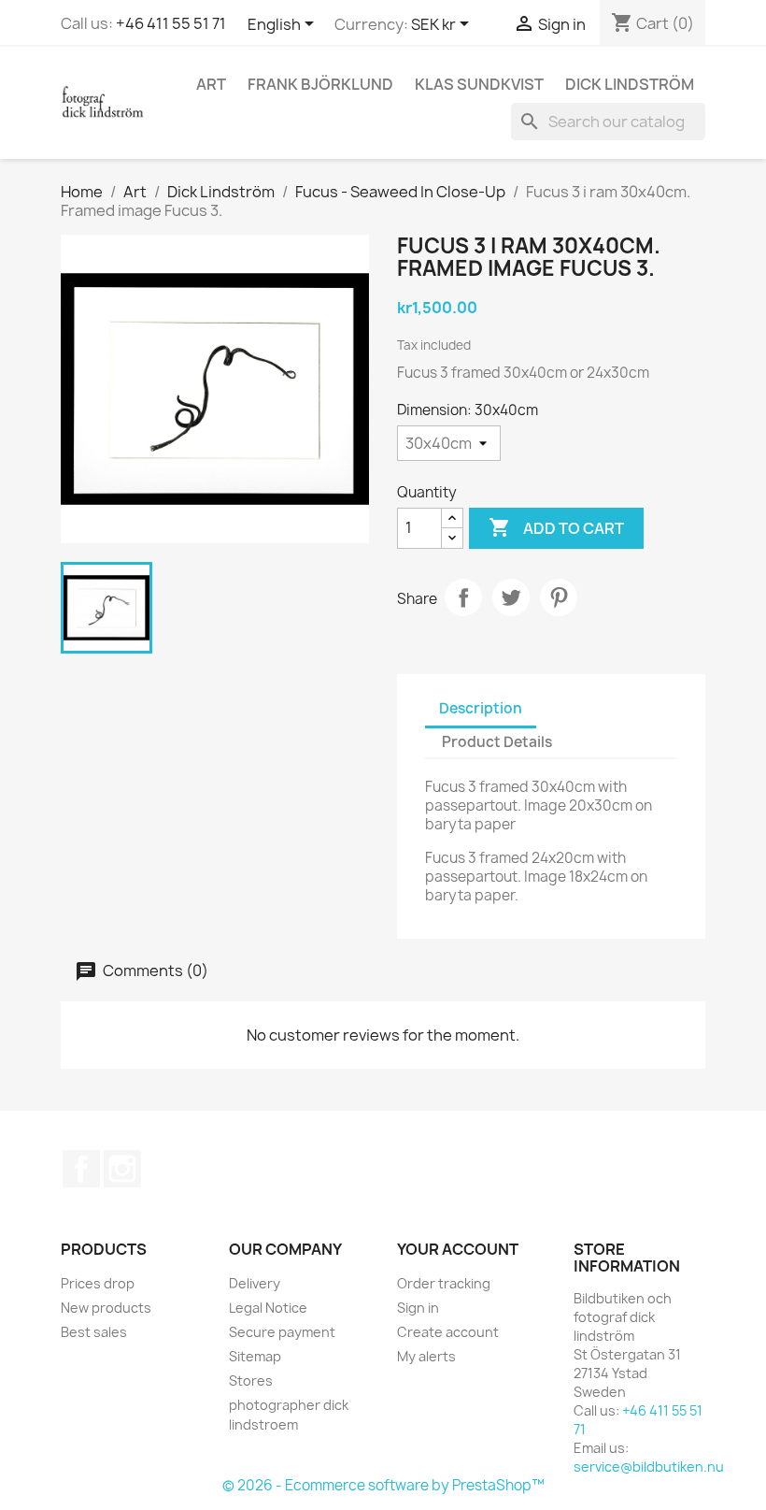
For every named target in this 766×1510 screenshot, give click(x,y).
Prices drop (98, 1283)
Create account (448, 1332)
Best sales (94, 1332)
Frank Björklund (320, 84)
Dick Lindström (629, 84)
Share (463, 597)
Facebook (81, 1168)
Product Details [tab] (497, 742)
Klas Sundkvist (479, 84)
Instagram (122, 1168)
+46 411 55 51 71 (171, 23)
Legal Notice (268, 1307)
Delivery (254, 1283)
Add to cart (556, 527)
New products (106, 1307)
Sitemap (255, 1356)
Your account (457, 1249)
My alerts (426, 1356)
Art (211, 84)
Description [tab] (480, 708)
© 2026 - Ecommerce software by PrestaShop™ (383, 1485)
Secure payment (282, 1332)
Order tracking (443, 1283)
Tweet (511, 597)
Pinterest (558, 597)
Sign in (418, 1307)
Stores (251, 1380)
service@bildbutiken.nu (649, 1466)
